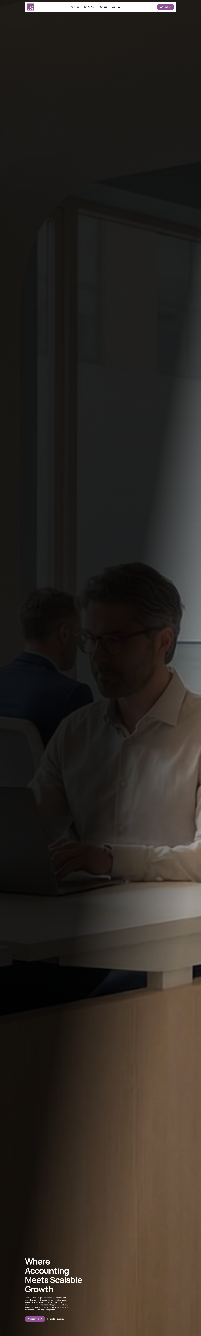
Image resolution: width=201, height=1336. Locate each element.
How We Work (89, 7)
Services (103, 7)
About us (75, 7)
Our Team (116, 7)
